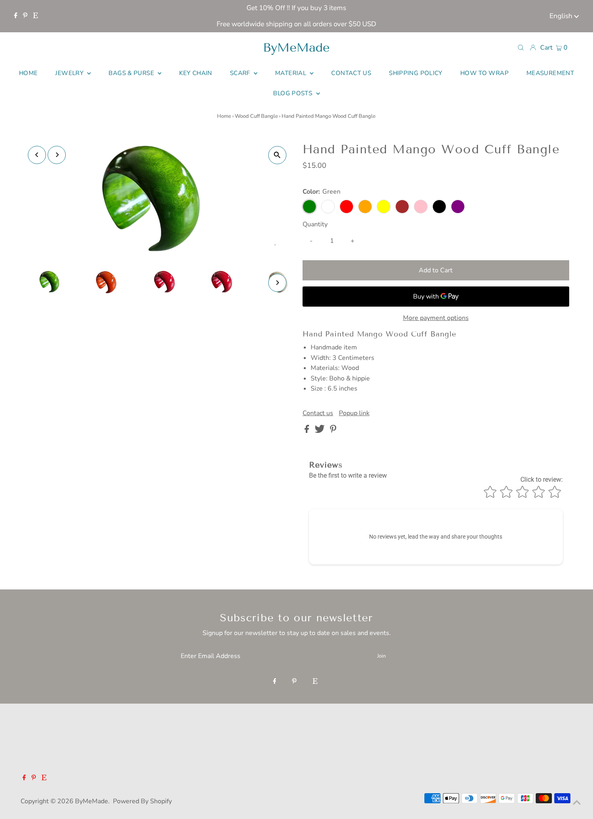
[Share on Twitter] (320, 430)
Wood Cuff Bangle (256, 116)
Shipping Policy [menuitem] (416, 73)
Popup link (354, 413)
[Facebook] (15, 16)
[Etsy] (35, 16)
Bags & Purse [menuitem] (132, 73)
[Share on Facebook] (308, 430)
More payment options (436, 317)
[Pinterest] (25, 16)
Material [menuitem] (291, 73)
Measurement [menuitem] (550, 73)
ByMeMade (296, 47)
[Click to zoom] (277, 155)
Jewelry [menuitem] (70, 73)
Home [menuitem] (28, 73)
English (561, 16)
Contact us (318, 413)
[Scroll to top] (577, 803)
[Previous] (37, 155)
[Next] (57, 155)
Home (224, 116)
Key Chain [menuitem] (195, 73)
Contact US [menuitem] (351, 73)
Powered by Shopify (142, 801)
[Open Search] (521, 47)
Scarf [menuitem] (241, 73)
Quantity (315, 224)
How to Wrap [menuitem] (484, 73)
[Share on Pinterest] (333, 430)
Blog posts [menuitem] (293, 93)
